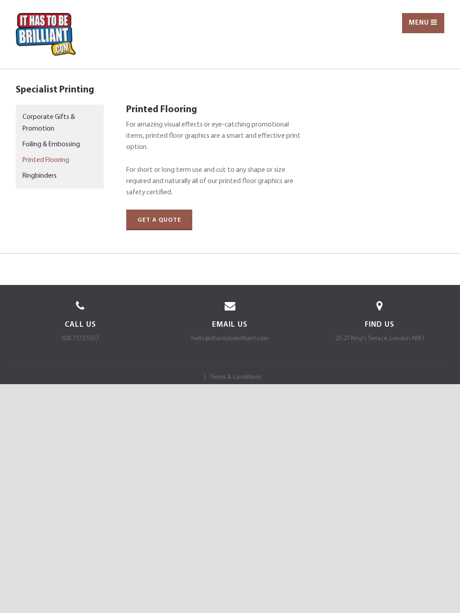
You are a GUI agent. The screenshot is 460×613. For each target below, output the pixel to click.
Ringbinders (39, 176)
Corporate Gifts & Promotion (48, 123)
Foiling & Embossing (51, 144)
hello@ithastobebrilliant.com (230, 338)
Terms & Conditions (236, 377)
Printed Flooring (45, 160)
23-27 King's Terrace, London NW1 (380, 338)
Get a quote (159, 220)
